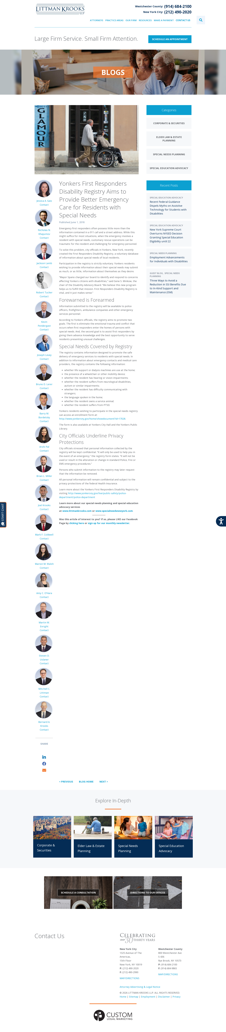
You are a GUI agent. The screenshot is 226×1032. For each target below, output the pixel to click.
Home (123, 996)
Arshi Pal (44, 446)
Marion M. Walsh (44, 563)
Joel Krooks (44, 505)
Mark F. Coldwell (44, 534)
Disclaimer (164, 996)
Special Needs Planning (163, 253)
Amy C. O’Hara (44, 593)
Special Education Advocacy (166, 197)
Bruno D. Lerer (44, 384)
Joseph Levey (44, 355)
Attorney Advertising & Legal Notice (140, 986)
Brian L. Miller (44, 476)
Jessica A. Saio (44, 200)
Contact (44, 204)
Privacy (176, 996)
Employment (148, 996)
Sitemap (133, 996)
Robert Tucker (44, 292)
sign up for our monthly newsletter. (109, 523)
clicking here (76, 523)
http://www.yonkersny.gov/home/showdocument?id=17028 (92, 418)
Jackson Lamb (44, 263)
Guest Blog (156, 273)
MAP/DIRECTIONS (129, 978)
